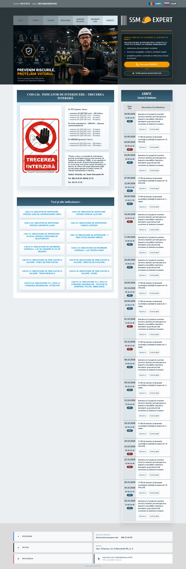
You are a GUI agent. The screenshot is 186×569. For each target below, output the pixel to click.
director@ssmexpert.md (107, 537)
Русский (173, 4)
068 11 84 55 (126, 537)
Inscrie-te (143, 129)
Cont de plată (154, 129)
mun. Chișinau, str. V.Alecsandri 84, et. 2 (114, 549)
